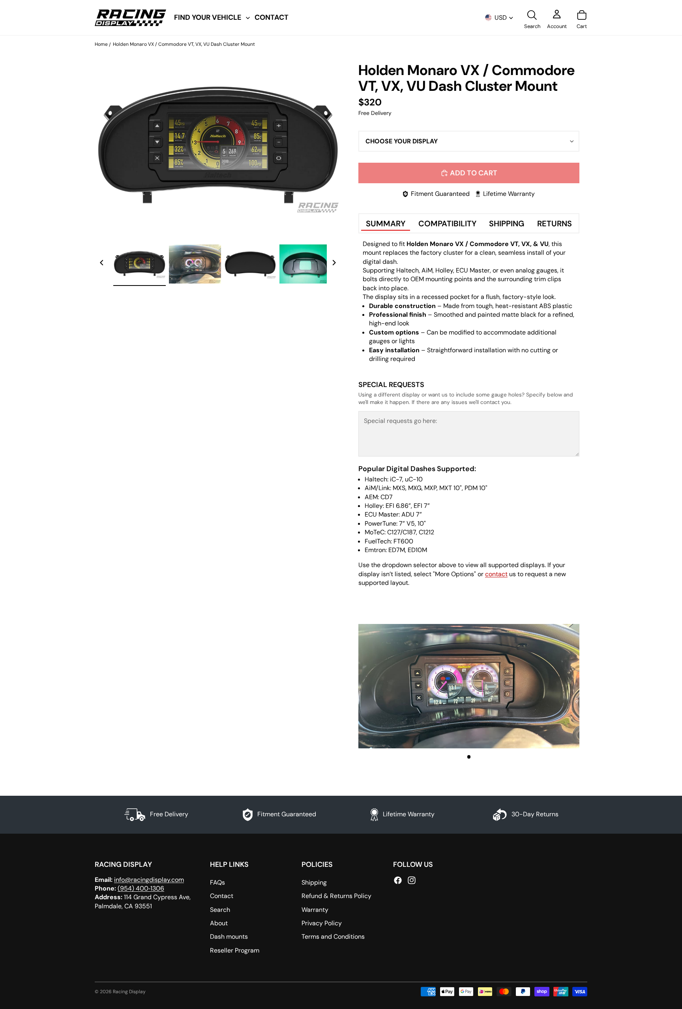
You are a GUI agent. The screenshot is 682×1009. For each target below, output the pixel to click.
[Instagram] (411, 880)
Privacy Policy (322, 923)
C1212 (426, 532)
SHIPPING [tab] (506, 223)
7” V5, (407, 523)
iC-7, (396, 479)
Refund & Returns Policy (336, 896)
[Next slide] (334, 263)
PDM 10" (476, 488)
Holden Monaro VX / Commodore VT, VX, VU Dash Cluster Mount (184, 44)
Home (101, 44)
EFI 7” (422, 506)
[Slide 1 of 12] (139, 264)
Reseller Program (234, 950)
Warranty (315, 909)
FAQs (217, 882)
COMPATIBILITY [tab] (447, 223)
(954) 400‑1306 (141, 888)
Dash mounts (229, 936)
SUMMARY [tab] (385, 223)
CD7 (386, 497)
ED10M (417, 550)
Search (220, 909)
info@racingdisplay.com (149, 879)
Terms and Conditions (333, 936)
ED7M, (397, 550)
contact (496, 574)
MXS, (400, 488)
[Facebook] (398, 880)
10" (422, 523)
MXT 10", (451, 488)
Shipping (314, 882)
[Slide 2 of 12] (195, 264)
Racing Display (129, 991)
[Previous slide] (102, 263)
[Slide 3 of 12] (250, 264)
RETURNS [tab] (554, 223)
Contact (221, 896)
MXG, (415, 488)
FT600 (403, 541)
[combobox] (469, 141)
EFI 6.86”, (399, 506)
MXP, (431, 488)
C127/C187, (402, 532)
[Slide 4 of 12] (305, 264)
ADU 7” (411, 514)
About (219, 923)
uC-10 (414, 479)
